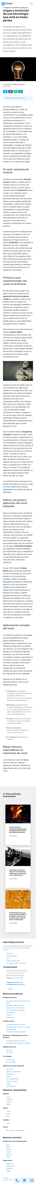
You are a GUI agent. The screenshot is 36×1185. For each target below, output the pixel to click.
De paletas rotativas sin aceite (15, 1024)
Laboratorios (10, 1074)
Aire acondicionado (12, 1079)
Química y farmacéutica (13, 1071)
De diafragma (10, 1012)
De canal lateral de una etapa (15, 1010)
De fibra (8, 1102)
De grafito (9, 1099)
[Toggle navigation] (31, 4)
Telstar (8, 1156)
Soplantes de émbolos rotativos (16, 1032)
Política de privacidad (13, 961)
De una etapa (10, 1059)
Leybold (8, 1152)
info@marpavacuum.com (14, 982)
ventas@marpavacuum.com (15, 984)
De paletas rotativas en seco (15, 1005)
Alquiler (8, 1171)
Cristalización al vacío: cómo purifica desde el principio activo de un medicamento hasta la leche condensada (17, 916)
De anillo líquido (11, 1029)
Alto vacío (9, 1052)
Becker (8, 1104)
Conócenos (9, 953)
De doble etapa (11, 1062)
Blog (7, 958)
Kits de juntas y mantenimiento (15, 1130)
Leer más (13, 836)
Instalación (9, 1168)
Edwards (9, 1149)
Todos (8, 1111)
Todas (8, 1097)
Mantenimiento (10, 1166)
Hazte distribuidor (11, 956)
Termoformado (11, 1086)
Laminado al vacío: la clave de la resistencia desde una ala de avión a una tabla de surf (17, 872)
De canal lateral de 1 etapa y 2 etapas (18, 1027)
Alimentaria (9, 1069)
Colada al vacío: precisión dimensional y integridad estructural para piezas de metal (18, 829)
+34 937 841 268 (17, 978)
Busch (8, 1116)
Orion (8, 1114)
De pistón (9, 1015)
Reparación (9, 1164)
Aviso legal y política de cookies (16, 963)
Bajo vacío (9, 1050)
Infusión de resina (11, 1081)
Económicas (10, 1017)
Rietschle (9, 1154)
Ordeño (8, 1083)
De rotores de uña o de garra (15, 1008)
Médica (8, 1076)
